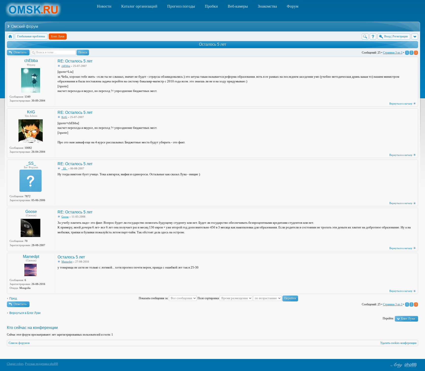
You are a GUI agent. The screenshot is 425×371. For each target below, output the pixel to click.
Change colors (15, 364)
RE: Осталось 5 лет (75, 61)
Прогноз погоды (181, 6)
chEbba (31, 61)
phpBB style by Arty (396, 365)
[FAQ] (373, 36)
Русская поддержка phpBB (41, 364)
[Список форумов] (10, 36)
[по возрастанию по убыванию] (275, 298)
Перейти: (388, 318)
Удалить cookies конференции (398, 343)
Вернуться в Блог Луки (25, 313)
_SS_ (31, 163)
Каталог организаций (139, 6)
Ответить (20, 52)
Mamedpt (31, 256)
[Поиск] (365, 36)
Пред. (13, 298)
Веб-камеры (238, 6)
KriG (31, 112)
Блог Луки (408, 318)
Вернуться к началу (400, 103)
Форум (292, 6)
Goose (31, 211)
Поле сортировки (208, 298)
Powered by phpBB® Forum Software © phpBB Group (410, 365)
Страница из (392, 52)
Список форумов (19, 343)
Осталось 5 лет (212, 44)
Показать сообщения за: (154, 298)
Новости (104, 6)
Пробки (211, 6)
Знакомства (267, 6)
